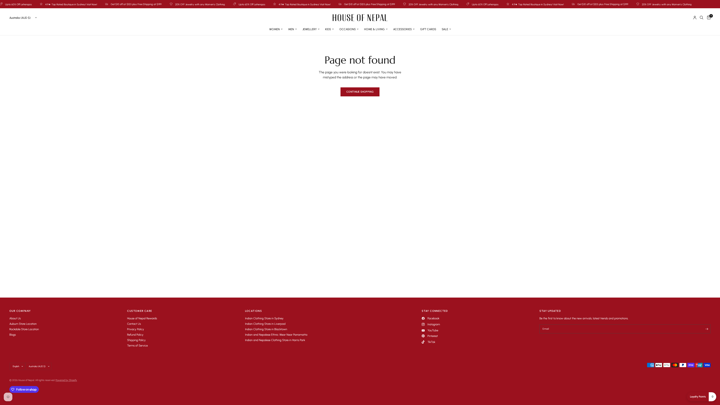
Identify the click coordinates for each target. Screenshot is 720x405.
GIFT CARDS (428, 29)
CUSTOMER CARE (139, 311)
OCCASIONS (347, 29)
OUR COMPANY (20, 311)
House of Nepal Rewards (142, 318)
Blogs (12, 334)
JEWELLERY (309, 29)
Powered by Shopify (66, 380)
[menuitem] (275, 29)
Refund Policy (135, 334)
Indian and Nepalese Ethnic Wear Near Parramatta (276, 334)
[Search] (701, 17)
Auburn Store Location (23, 324)
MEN (291, 29)
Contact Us (134, 324)
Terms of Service (137, 345)
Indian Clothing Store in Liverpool (265, 324)
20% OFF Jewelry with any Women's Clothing (178, 4)
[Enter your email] (707, 328)
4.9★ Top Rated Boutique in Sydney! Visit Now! (50, 4)
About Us (15, 318)
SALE (445, 29)
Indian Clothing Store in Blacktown (266, 329)
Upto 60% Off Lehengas (230, 4)
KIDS (328, 29)
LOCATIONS (253, 311)
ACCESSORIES (402, 29)
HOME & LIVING (374, 29)
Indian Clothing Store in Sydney (264, 318)
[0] (708, 17)
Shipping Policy (136, 340)
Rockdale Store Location (24, 329)
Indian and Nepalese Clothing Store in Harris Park (275, 340)
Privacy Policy (135, 329)
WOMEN (274, 29)
